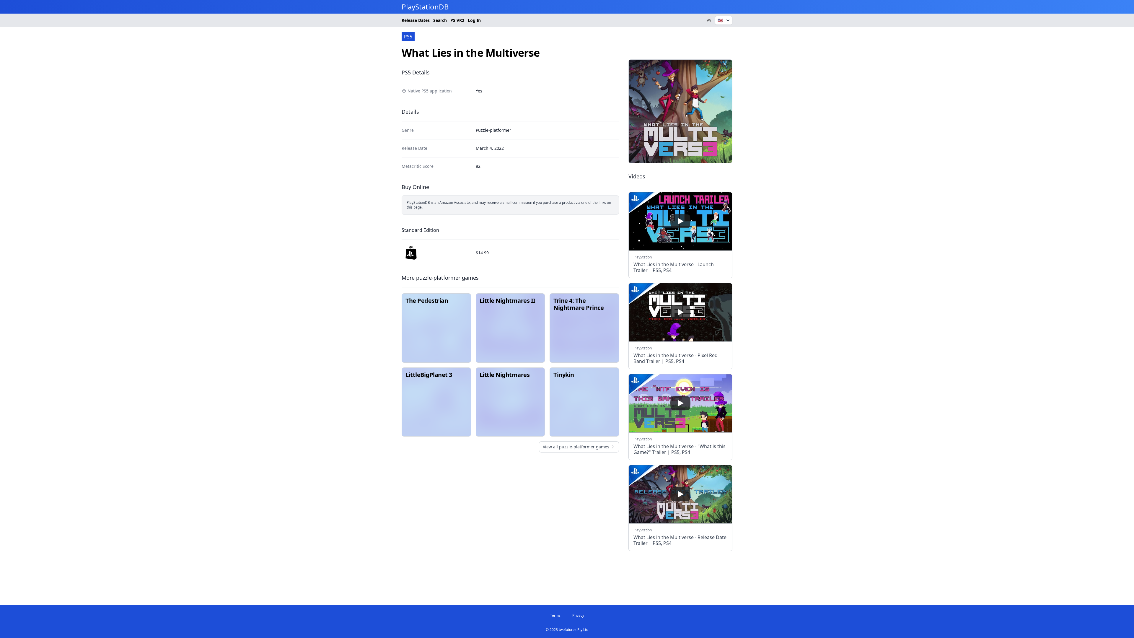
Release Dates (416, 20)
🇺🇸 (720, 20)
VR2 (457, 20)
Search (440, 20)
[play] (680, 221)
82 (478, 166)
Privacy (578, 615)
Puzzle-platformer (493, 130)
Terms (555, 615)
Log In (474, 20)
